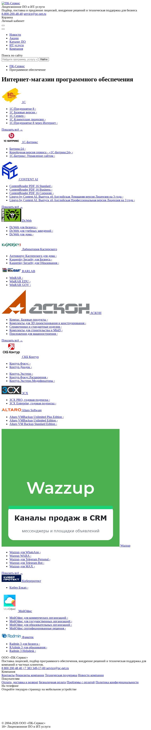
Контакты (8, 675)
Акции (14, 38)
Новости (15, 34)
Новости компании (91, 675)
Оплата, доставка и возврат (20, 682)
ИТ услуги (16, 45)
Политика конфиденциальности (117, 682)
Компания (16, 48)
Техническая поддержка (61, 675)
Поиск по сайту (12, 55)
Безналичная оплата (52, 682)
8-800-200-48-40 (12, 13)
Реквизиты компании (30, 675)
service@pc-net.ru (35, 13)
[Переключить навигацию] (3, 29)
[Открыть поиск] (3, 25)
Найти (43, 59)
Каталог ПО (17, 41)
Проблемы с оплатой (81, 682)
